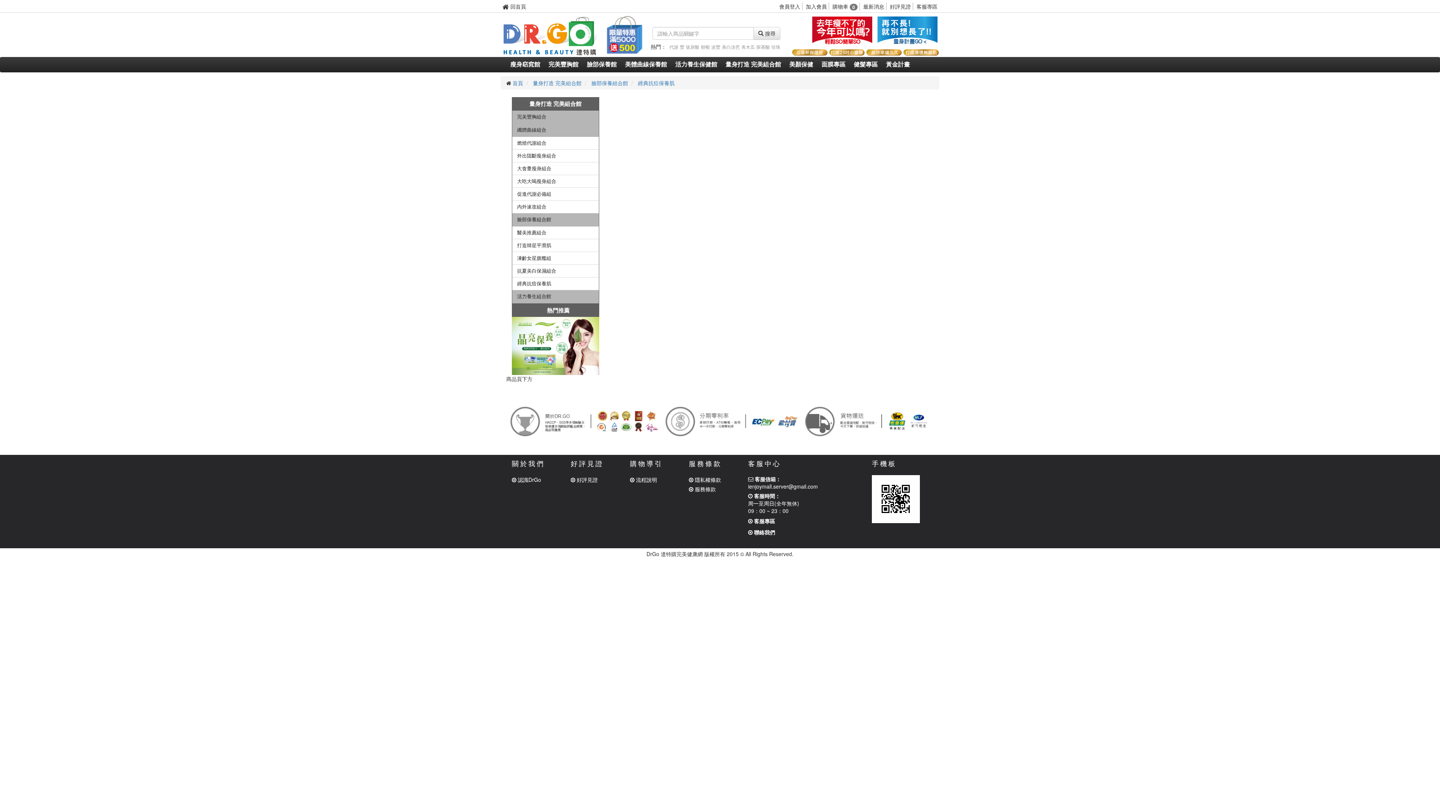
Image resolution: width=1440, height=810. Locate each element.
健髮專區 (866, 64)
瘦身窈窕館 (525, 64)
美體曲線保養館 (646, 64)
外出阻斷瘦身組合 (536, 156)
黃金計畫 (898, 64)
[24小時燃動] (842, 30)
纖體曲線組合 (531, 130)
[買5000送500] (624, 34)
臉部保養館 (602, 64)
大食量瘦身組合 (534, 168)
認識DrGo (528, 479)
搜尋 (770, 33)
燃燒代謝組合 (531, 143)
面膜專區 (834, 64)
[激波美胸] (908, 30)
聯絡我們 (764, 532)
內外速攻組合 (531, 207)
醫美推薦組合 (531, 233)
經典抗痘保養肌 (656, 83)
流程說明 (645, 479)
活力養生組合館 (534, 296)
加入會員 (816, 6)
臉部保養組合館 (609, 83)
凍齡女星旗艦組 (534, 258)
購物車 (843, 6)
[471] (555, 346)
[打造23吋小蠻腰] (846, 51)
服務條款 (704, 489)
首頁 (518, 83)
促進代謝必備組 (534, 194)
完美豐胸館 (564, 64)
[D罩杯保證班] (809, 51)
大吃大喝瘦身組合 (536, 181)
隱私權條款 (707, 479)
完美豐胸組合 (531, 117)
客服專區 (927, 6)
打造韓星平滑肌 (534, 245)
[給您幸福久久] (883, 51)
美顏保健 (801, 64)
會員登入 (789, 6)
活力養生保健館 (696, 64)
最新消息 (873, 6)
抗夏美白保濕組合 (536, 271)
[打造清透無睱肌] (920, 51)
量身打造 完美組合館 (753, 64)
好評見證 (900, 6)
